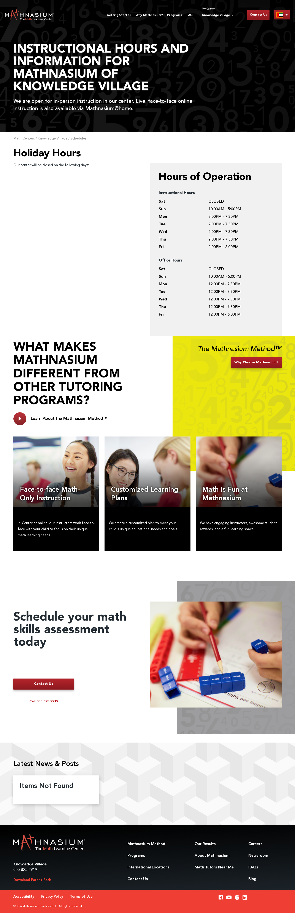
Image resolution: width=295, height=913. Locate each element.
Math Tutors (214, 867)
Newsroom (258, 856)
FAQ (190, 15)
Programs (174, 15)
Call (43, 701)
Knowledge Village (52, 138)
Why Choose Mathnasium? (256, 362)
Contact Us (258, 14)
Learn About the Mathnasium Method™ (69, 419)
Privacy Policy (52, 897)
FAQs (253, 867)
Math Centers (24, 138)
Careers (255, 844)
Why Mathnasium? (149, 15)
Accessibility (23, 897)
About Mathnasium (212, 856)
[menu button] (282, 14)
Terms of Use (81, 897)
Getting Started (119, 15)
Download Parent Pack (32, 880)
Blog (252, 879)
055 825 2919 (25, 870)
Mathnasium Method (146, 844)
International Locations (148, 867)
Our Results (205, 844)
